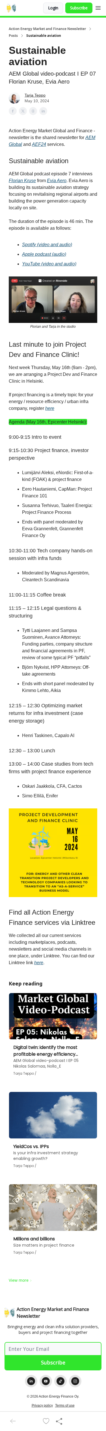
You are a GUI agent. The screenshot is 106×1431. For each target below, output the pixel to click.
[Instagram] (75, 1381)
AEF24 (39, 144)
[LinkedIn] (31, 1381)
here (49, 408)
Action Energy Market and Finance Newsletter (47, 29)
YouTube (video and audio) (49, 263)
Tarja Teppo (35, 95)
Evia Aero (56, 180)
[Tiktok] (60, 1381)
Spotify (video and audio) (47, 244)
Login (53, 7)
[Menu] (98, 7)
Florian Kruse (22, 180)
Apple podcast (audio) (44, 254)
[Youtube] (46, 1381)
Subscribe (79, 7)
